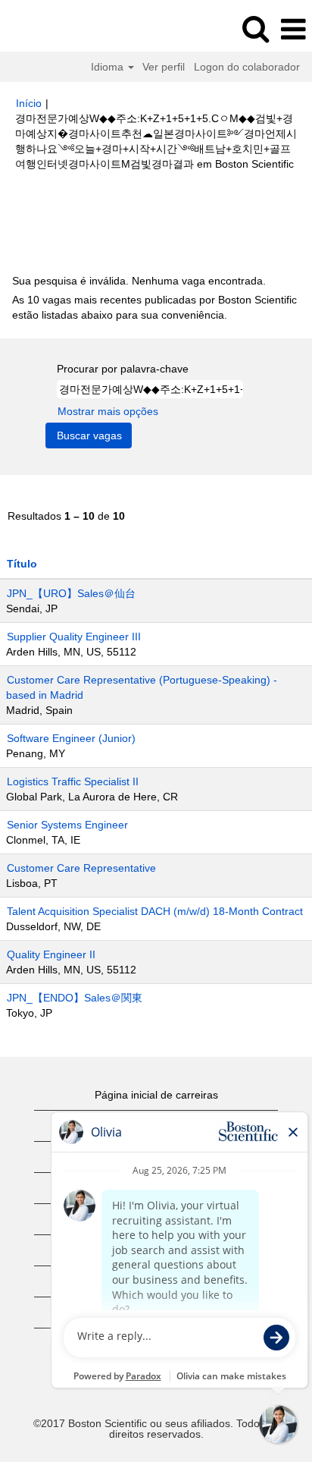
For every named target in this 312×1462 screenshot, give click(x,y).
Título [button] (22, 564)
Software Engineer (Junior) (71, 738)
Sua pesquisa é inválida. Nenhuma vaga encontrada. (139, 281)
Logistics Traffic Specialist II (73, 781)
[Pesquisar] (255, 28)
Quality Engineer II (51, 954)
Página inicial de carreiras (156, 1095)
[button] (293, 29)
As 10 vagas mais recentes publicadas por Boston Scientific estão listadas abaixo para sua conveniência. (154, 307)
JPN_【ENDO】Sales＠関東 (74, 998)
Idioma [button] (108, 67)
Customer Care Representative (81, 868)
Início (29, 103)
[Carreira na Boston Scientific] (54, 29)
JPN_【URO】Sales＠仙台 (71, 593)
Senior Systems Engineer (67, 825)
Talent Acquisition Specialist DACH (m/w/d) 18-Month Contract (155, 911)
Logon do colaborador (247, 67)
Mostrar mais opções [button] (108, 411)
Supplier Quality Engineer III (74, 636)
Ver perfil (163, 67)
